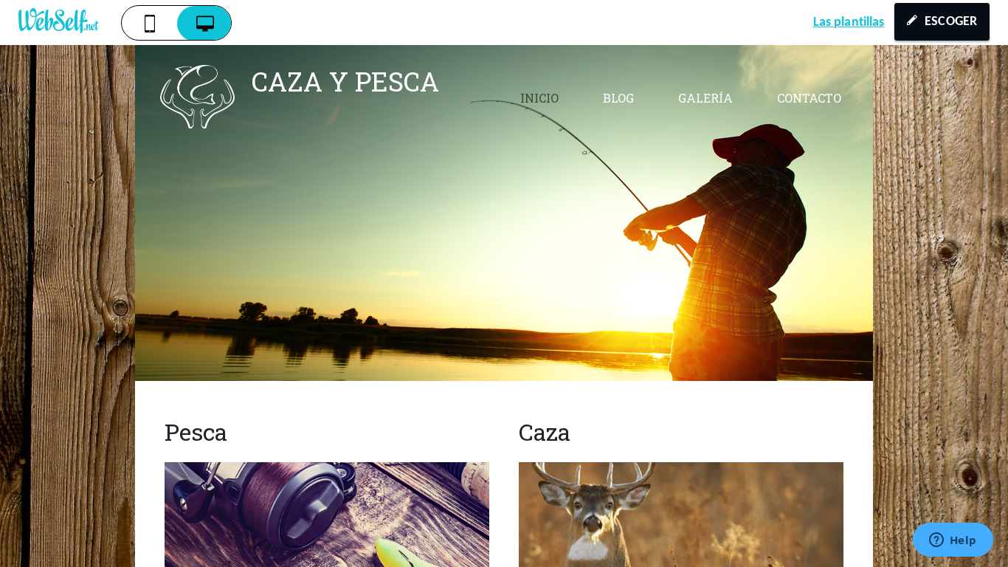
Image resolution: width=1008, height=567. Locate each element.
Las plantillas (848, 23)
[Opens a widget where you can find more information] (952, 541)
